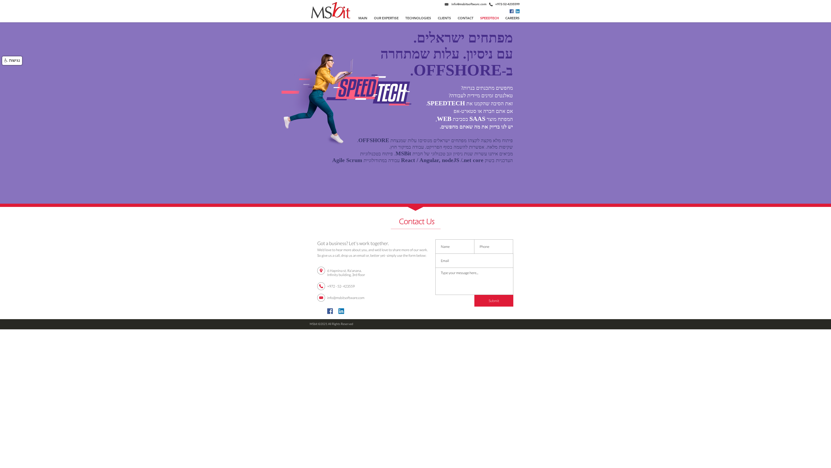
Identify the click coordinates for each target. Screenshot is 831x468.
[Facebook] (512, 11)
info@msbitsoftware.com (468, 4)
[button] (12, 60)
